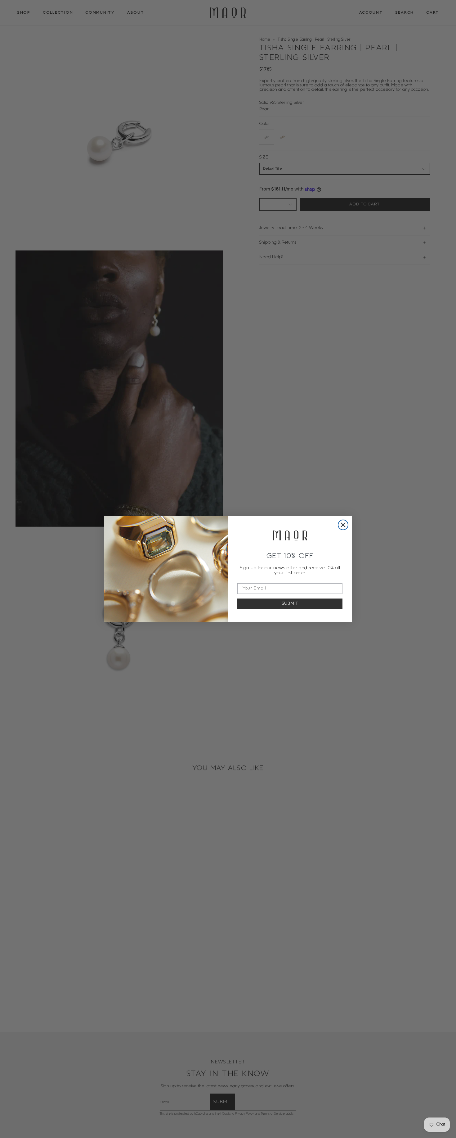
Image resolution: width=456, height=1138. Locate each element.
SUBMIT (290, 604)
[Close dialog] (343, 525)
